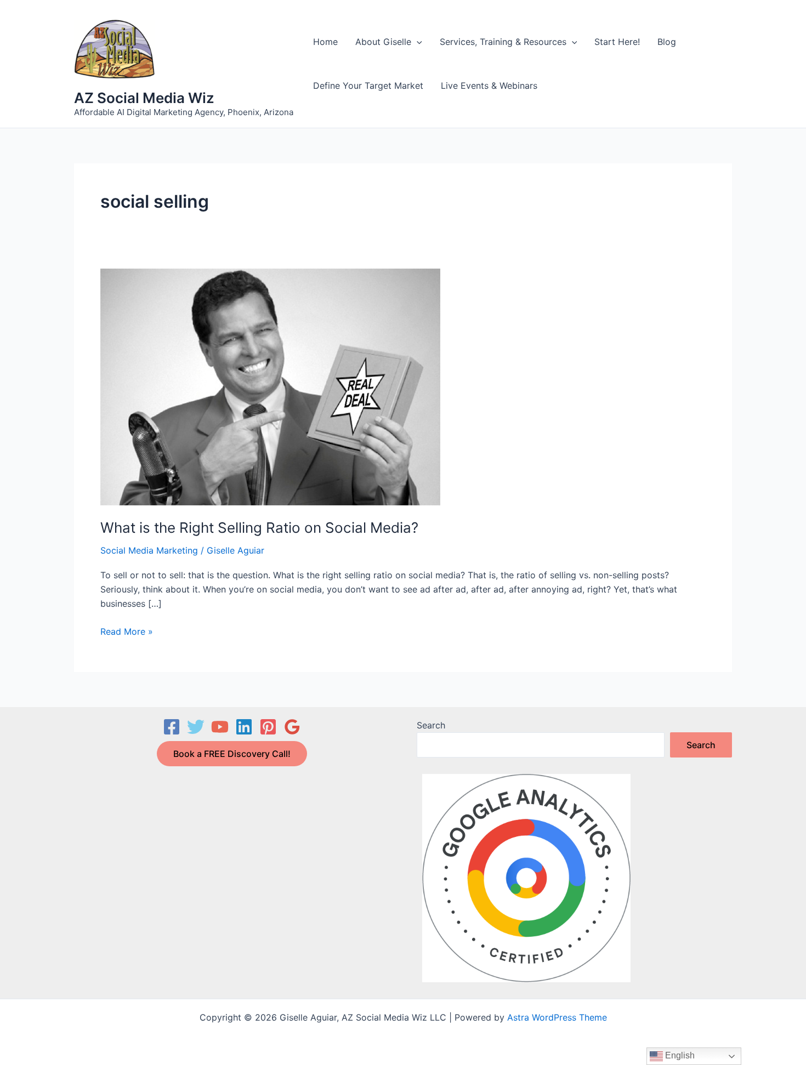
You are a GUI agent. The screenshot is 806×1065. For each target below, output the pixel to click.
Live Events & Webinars (489, 85)
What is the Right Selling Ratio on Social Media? (259, 527)
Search (431, 725)
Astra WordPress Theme (557, 1017)
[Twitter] (196, 727)
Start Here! (617, 41)
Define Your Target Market (368, 85)
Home (325, 41)
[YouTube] (220, 727)
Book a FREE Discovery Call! (232, 753)
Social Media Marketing (149, 550)
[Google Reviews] (292, 727)
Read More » (126, 632)
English (679, 1055)
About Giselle (383, 41)
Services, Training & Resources (503, 41)
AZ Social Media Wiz (144, 97)
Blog (666, 41)
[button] (416, 42)
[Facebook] (171, 727)
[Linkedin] (244, 727)
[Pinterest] (268, 727)
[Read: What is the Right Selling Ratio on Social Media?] (270, 386)
